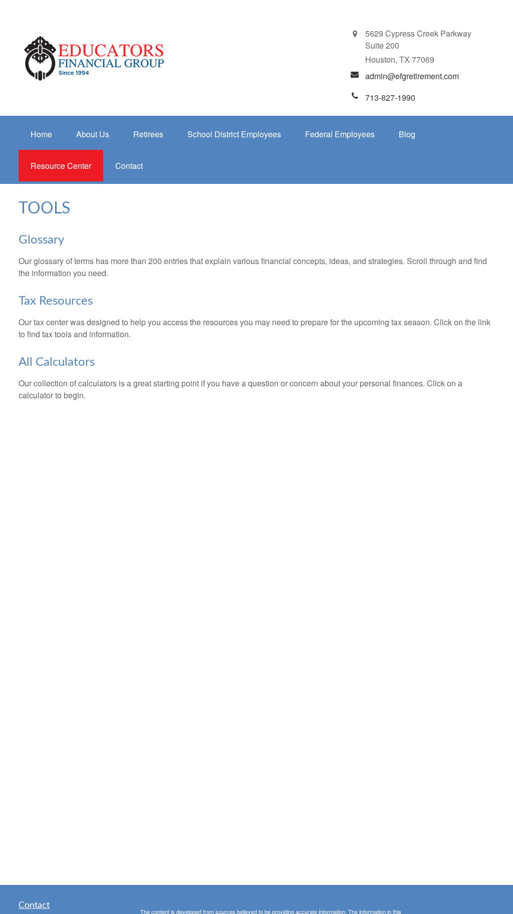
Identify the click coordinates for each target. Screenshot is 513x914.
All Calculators (57, 362)
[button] (41, 134)
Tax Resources (56, 301)
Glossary (41, 240)
